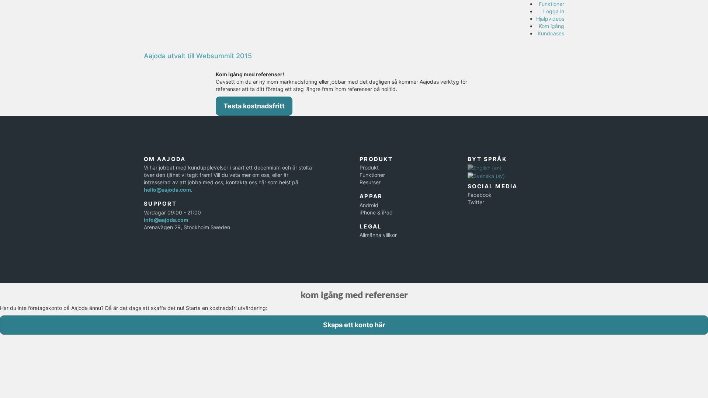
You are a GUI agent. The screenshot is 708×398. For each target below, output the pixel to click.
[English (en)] (485, 167)
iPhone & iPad (376, 212)
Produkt (369, 167)
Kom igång (551, 26)
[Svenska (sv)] (486, 175)
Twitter (476, 202)
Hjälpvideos (550, 18)
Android (369, 205)
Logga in (553, 11)
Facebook (480, 195)
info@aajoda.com (166, 220)
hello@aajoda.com (167, 189)
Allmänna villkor (378, 235)
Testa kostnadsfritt (254, 106)
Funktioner (551, 4)
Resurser (370, 182)
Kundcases (551, 33)
